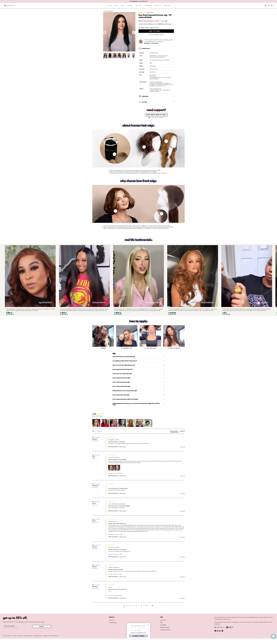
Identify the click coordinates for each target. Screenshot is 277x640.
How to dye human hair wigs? (121, 395)
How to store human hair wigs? (121, 386)
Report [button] (121, 446)
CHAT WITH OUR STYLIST (156, 115)
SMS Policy (20, 635)
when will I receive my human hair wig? (124, 356)
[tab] (174, 431)
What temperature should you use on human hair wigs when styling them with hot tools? (136, 404)
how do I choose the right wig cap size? (124, 365)
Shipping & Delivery (165, 627)
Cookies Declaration (37, 635)
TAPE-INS (138, 5)
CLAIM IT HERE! (138, 636)
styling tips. (145, 96)
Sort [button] (93, 431)
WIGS (122, 5)
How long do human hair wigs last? (123, 369)
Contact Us (163, 620)
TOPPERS (130, 5)
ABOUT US (158, 5)
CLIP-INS (109, 5)
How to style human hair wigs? (121, 382)
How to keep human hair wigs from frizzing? (125, 399)
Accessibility (163, 625)
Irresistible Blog (112, 622)
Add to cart (154, 31)
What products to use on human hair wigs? (125, 390)
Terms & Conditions (7, 635)
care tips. (144, 102)
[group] (99, 414)
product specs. (146, 48)
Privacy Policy (15, 635)
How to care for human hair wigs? (122, 373)
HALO (116, 5)
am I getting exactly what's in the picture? (125, 361)
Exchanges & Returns (165, 629)
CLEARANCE (148, 5)
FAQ (161, 622)
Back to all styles (109, 11)
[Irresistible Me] (9, 5)
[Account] (265, 5)
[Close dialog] (148, 625)
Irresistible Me (55, 635)
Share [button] (124, 446)
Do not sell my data (28, 635)
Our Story (111, 620)
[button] (156, 12)
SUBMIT (41, 626)
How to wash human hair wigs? (121, 378)
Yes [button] (118, 446)
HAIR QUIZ (167, 5)
